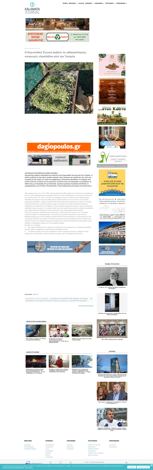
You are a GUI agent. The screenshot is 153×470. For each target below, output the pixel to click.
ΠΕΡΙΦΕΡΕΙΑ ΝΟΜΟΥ (30, 449)
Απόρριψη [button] (131, 467)
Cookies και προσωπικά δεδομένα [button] (13, 467)
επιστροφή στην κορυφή (85, 305)
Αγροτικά (35, 294)
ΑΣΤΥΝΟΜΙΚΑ (49, 451)
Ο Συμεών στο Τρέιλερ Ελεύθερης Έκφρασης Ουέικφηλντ (112, 287)
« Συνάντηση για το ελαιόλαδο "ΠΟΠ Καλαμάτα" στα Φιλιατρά (68, 298)
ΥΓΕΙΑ (47, 449)
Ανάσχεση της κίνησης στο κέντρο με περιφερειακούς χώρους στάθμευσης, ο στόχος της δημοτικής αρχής (81, 371)
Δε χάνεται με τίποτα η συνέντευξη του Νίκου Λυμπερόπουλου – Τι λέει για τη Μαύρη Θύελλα (58, 340)
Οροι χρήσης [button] (29, 467)
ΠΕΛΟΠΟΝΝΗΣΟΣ (29, 447)
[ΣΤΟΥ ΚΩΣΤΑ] (112, 116)
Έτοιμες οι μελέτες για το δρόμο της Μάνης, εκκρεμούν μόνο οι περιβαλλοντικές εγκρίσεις (58, 370)
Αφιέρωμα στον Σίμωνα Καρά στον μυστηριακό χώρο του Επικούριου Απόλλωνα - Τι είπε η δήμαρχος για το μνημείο (35, 371)
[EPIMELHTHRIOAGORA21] (112, 251)
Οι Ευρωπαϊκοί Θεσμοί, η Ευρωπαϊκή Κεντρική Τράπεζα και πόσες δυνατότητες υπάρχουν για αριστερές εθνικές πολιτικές (112, 376)
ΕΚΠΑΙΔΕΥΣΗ (49, 447)
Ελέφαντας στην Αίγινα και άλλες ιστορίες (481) (82, 339)
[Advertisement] (59, 128)
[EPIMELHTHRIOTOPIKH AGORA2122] (59, 247)
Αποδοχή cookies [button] (143, 467)
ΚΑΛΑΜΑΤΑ (27, 445)
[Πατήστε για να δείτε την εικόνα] (59, 88)
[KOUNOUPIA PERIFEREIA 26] (112, 138)
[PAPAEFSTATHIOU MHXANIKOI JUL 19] (112, 233)
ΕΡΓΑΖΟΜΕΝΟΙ (50, 445)
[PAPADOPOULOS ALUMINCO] (59, 160)
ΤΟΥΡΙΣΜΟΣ (70, 449)
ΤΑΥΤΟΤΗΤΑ (112, 445)
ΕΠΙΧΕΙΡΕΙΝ (70, 447)
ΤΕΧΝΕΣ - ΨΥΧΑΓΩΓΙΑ (94, 445)
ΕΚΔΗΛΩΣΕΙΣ (91, 447)
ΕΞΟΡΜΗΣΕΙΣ (49, 457)
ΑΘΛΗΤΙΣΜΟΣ (92, 451)
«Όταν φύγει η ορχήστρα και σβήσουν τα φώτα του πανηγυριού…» (112, 402)
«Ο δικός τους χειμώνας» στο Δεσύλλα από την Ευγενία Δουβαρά (112, 314)
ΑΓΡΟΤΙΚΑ (70, 445)
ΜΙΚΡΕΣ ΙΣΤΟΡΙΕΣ (93, 455)
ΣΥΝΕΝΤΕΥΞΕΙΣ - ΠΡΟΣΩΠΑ (96, 453)
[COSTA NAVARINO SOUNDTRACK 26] (112, 92)
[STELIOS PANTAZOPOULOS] (112, 209)
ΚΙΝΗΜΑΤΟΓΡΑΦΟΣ (93, 449)
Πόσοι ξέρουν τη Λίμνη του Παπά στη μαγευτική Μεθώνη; (36, 339)
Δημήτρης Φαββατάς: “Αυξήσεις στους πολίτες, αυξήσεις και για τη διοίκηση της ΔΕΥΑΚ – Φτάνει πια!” (112, 429)
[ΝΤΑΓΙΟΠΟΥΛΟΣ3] (59, 148)
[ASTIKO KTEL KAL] (112, 183)
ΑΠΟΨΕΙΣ (48, 453)
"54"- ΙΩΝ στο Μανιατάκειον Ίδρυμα (112, 339)
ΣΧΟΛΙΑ (48, 455)
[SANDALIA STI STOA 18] (112, 65)
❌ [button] (151, 465)
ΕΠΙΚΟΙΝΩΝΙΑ (113, 447)
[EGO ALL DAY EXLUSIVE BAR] (57, 25)
